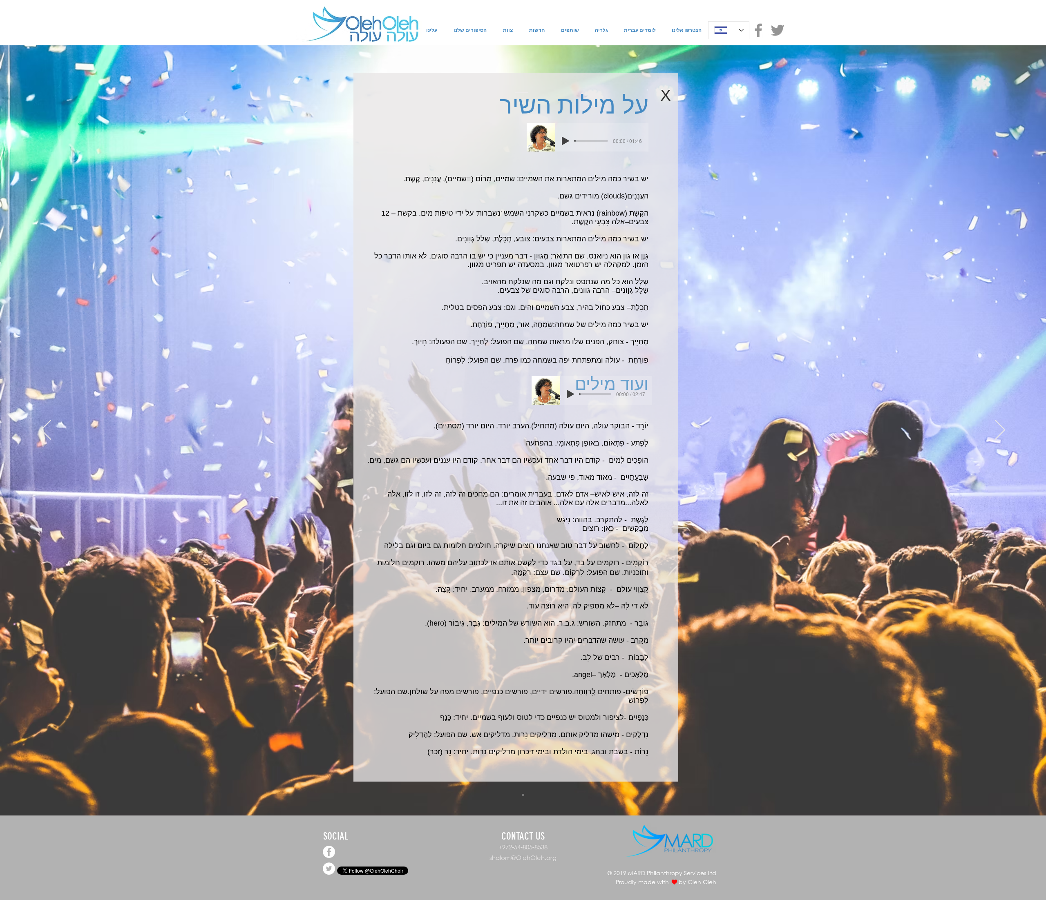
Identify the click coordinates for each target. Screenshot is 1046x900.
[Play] (565, 141)
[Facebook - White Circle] (329, 852)
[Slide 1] (523, 795)
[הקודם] (46, 430)
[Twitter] (778, 30)
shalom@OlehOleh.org (523, 857)
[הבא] (1000, 430)
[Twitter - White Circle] (329, 868)
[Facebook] (758, 30)
